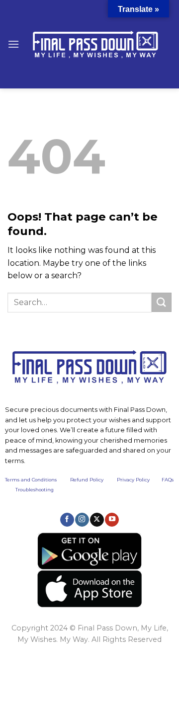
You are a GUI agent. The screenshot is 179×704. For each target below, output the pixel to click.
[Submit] (162, 302)
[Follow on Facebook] (67, 520)
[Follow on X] (97, 520)
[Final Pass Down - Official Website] (95, 44)
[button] (13, 44)
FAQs (168, 479)
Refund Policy (86, 479)
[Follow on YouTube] (112, 520)
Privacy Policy (133, 479)
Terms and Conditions (37, 479)
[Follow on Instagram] (82, 520)
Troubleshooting (34, 489)
